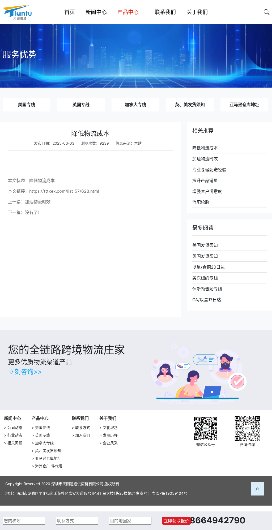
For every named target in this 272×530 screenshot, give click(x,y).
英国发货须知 (205, 256)
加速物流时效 (37, 201)
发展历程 (110, 435)
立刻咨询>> (25, 372)
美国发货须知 (205, 245)
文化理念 (110, 427)
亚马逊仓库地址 (244, 104)
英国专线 (81, 104)
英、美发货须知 (190, 104)
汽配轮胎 (200, 202)
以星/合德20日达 (208, 267)
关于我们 (107, 418)
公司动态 (14, 427)
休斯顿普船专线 (207, 288)
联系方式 (82, 427)
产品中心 (40, 418)
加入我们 (82, 435)
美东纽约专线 (205, 278)
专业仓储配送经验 (209, 169)
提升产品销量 (205, 180)
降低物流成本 (205, 147)
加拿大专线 (135, 104)
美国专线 (26, 104)
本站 (138, 143)
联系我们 (80, 418)
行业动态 (14, 435)
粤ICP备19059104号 (169, 493)
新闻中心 (12, 418)
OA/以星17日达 (206, 299)
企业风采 (110, 443)
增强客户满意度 (207, 191)
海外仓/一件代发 (48, 466)
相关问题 (14, 443)
